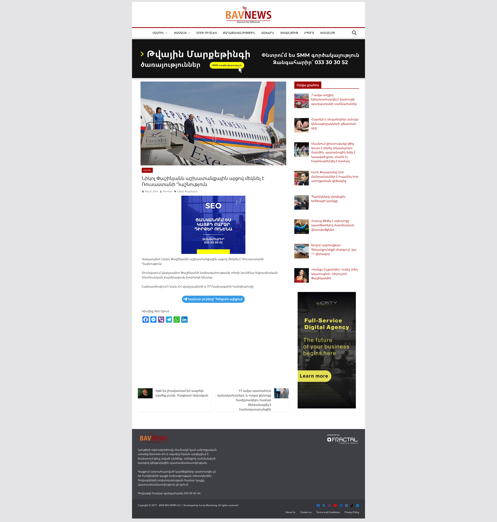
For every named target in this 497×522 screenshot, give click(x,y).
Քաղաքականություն (239, 33)
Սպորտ (309, 33)
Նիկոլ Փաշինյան (187, 191)
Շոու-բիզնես (206, 33)
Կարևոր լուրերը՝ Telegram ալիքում (215, 299)
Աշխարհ (267, 33)
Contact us (306, 512)
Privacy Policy (352, 512)
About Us (290, 512)
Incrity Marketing (208, 505)
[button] (166, 33)
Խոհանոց (327, 33)
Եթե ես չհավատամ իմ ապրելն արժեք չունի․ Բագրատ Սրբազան (182, 393)
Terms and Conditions (328, 512)
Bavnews (167, 191)
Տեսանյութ (289, 33)
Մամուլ (158, 33)
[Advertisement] (213, 355)
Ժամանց (180, 33)
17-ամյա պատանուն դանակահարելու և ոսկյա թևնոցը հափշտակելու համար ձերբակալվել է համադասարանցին (244, 400)
